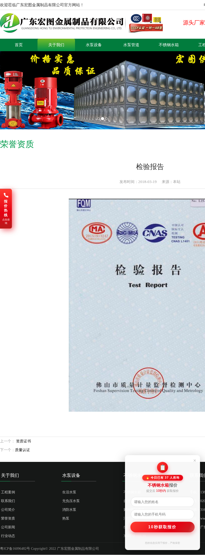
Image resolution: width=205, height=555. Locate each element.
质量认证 (22, 450)
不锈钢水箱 (169, 45)
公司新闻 (8, 527)
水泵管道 (131, 45)
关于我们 (56, 45)
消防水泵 (69, 510)
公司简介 (8, 510)
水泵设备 (94, 45)
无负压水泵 (71, 501)
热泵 (65, 518)
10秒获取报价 (162, 527)
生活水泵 (69, 492)
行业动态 (8, 536)
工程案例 (8, 492)
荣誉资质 (8, 518)
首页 (19, 45)
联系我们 (8, 501)
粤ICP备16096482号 (15, 549)
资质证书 (23, 441)
